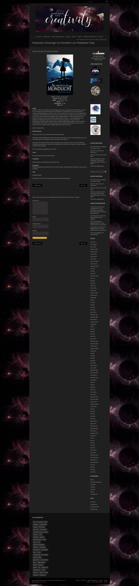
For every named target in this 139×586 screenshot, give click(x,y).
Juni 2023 (92, 278)
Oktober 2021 (93, 319)
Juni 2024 (92, 268)
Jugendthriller (36, 559)
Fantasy (44, 539)
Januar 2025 (93, 259)
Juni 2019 (92, 382)
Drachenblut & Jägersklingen (97, 166)
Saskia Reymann (36, 570)
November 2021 (94, 317)
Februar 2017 (93, 450)
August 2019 (93, 380)
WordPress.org (93, 509)
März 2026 (92, 242)
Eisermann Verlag (37, 539)
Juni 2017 (92, 440)
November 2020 (94, 343)
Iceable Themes (43, 582)
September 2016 (94, 462)
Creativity (68, 36)
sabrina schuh (45, 567)
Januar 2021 (93, 339)
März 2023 (92, 285)
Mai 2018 (92, 414)
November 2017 (94, 428)
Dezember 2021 (94, 314)
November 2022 (94, 293)
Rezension (82, 39)
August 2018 (93, 406)
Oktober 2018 (93, 401)
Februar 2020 (93, 365)
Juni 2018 (92, 411)
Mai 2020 (92, 358)
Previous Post (38, 185)
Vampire (41, 572)
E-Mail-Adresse (37, 223)
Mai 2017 (92, 443)
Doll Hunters (36, 529)
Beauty (74, 36)
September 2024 (94, 266)
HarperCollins (42, 547)
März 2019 (92, 389)
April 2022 (92, 307)
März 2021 (92, 336)
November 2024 (94, 261)
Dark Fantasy (42, 527)
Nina (91, 221)
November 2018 (94, 399)
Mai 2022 (92, 305)
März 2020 (92, 363)
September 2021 (94, 322)
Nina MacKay (93, 227)
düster (40, 534)
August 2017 (93, 435)
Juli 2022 (92, 300)
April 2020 (92, 360)
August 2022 (93, 297)
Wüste (46, 572)
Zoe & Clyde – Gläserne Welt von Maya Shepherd (98, 217)
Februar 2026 (93, 244)
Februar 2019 (93, 392)
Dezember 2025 (94, 249)
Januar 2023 (93, 290)
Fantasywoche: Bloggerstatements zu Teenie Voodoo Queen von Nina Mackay (98, 223)
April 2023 (92, 283)
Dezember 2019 (94, 370)
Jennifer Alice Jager (37, 557)
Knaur (34, 562)
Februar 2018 (93, 421)
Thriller (43, 570)
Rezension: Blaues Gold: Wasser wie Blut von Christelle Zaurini (98, 211)
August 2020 (93, 351)
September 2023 (94, 276)
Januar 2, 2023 (37, 51)
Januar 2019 (93, 394)
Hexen (34, 552)
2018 (34, 522)
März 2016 (92, 472)
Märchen (35, 564)
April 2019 (92, 387)
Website (34, 230)
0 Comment (55, 51)
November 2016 (94, 457)
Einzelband (35, 537)
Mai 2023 (92, 280)
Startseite (39, 36)
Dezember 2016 (94, 455)
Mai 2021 (92, 331)
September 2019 (94, 377)
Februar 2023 (93, 288)
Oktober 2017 (93, 430)
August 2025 (93, 254)
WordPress (63, 580)
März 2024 (92, 273)
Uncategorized (93, 494)
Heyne (39, 552)
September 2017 (94, 433)
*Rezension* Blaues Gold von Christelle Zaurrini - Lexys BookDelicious (97, 208)
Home (78, 39)
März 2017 (92, 447)
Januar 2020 (93, 368)
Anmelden (92, 502)
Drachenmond (43, 529)
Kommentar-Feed (94, 506)
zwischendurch (42, 575)
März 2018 (92, 418)
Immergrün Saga (36, 554)
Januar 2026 (93, 247)
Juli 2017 (92, 438)
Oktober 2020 (93, 346)
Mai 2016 (92, 467)
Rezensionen (46, 36)
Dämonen (35, 534)
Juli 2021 (92, 326)
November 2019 (94, 372)
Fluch (39, 542)
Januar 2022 (93, 312)
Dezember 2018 (94, 397)
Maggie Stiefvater (41, 562)
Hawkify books (36, 549)
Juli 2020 (92, 353)
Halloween (35, 547)
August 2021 (93, 324)
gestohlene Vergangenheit (38, 544)
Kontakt (100, 36)
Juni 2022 (92, 302)
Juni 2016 (92, 464)
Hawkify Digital (44, 549)
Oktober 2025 (93, 251)
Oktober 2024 (93, 263)
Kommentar (36, 200)
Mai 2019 (92, 385)
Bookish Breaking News (57, 36)
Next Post (83, 185)
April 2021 (92, 334)
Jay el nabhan (45, 554)
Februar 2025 (93, 256)
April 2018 (92, 416)
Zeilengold (35, 575)
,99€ (62, 102)
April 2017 (92, 445)
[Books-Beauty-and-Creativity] (69, 7)
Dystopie (46, 532)
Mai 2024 (92, 271)
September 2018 (94, 404)
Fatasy (34, 542)
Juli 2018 (92, 409)
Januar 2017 (93, 452)
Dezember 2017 (94, 426)
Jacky (43, 51)
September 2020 (94, 348)
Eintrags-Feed (93, 504)
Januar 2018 (93, 423)
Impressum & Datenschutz (90, 36)
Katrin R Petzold (44, 559)
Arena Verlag (39, 522)
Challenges (93, 484)
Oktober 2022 (93, 295)
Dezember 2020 (94, 341)
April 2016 (92, 469)
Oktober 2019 (93, 375)
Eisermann (42, 537)
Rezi (39, 567)
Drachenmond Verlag (37, 532)
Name (34, 217)
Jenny (91, 232)
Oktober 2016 (93, 460)
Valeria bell (35, 572)
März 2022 (92, 309)
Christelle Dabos (43, 524)
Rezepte (80, 36)
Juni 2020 (92, 355)
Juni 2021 (92, 329)
